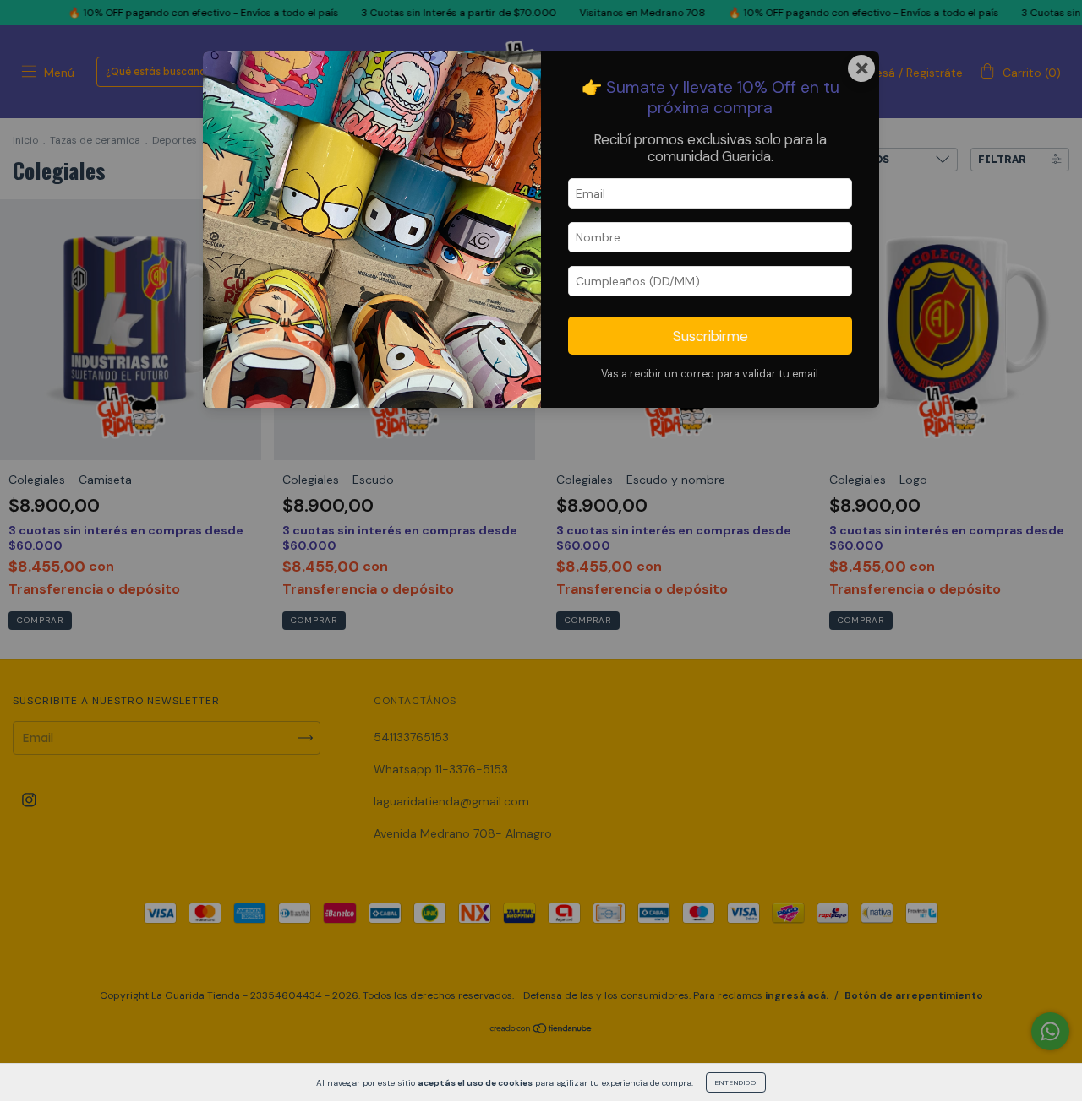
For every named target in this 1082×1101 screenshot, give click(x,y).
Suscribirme (710, 336)
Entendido (736, 1082)
